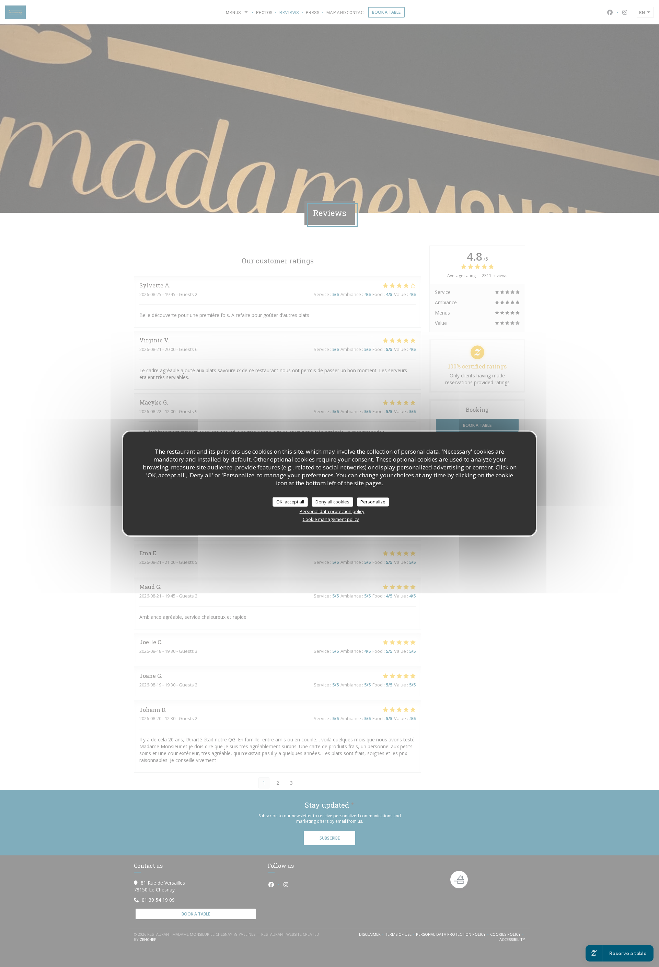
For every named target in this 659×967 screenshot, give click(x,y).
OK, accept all (290, 502)
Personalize (372, 502)
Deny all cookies (332, 502)
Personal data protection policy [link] (332, 511)
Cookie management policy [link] (331, 519)
